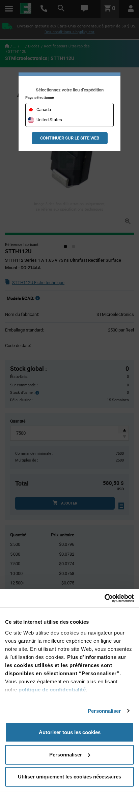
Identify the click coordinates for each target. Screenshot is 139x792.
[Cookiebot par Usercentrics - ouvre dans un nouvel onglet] (104, 598)
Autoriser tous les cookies (70, 732)
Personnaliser (104, 711)
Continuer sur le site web (69, 138)
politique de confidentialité (52, 689)
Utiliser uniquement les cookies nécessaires (69, 776)
